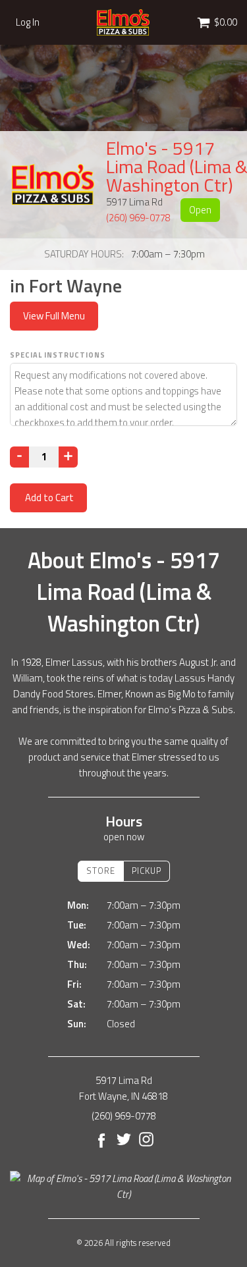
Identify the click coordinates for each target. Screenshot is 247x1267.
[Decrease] (19, 457)
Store (100, 870)
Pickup (146, 870)
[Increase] (68, 457)
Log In (28, 22)
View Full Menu (54, 315)
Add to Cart (48, 497)
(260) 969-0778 (138, 217)
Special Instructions (57, 355)
